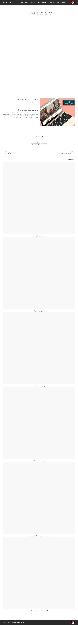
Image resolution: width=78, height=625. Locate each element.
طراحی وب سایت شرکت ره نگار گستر (39, 461)
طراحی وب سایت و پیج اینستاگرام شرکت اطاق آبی (39, 536)
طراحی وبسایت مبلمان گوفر (39, 311)
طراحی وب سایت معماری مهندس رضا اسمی (39, 611)
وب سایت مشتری (38, 136)
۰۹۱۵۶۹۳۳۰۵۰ (6, 2)
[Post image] (39, 198)
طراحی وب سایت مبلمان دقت (39, 386)
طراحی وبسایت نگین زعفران (39, 236)
